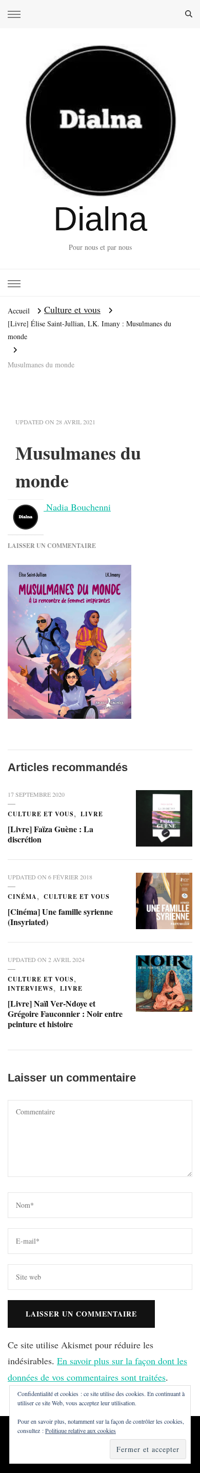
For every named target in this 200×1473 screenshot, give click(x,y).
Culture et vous (72, 309)
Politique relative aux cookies (80, 1430)
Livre (92, 814)
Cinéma (22, 896)
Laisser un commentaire (52, 545)
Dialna (100, 219)
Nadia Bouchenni (77, 507)
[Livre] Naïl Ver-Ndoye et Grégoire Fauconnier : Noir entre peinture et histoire (65, 1013)
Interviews (30, 988)
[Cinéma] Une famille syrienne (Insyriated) (60, 917)
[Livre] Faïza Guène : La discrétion (50, 834)
